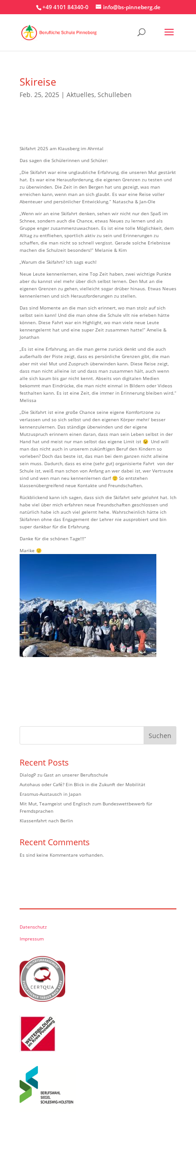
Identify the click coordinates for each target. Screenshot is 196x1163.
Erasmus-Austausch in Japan (50, 794)
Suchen (160, 735)
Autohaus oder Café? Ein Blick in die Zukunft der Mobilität (82, 784)
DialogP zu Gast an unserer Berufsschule (64, 775)
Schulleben (115, 94)
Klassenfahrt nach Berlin (46, 820)
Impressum (32, 938)
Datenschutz (33, 927)
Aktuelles (80, 94)
